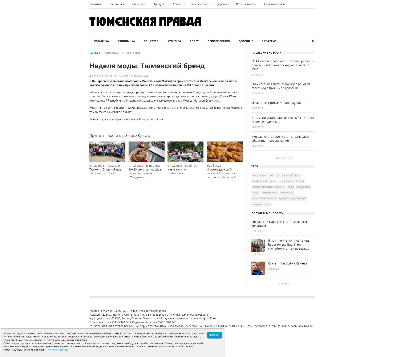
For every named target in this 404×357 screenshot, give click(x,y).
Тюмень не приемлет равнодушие (276, 103)
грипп (291, 186)
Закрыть (214, 334)
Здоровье (222, 4)
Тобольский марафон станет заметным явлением (279, 224)
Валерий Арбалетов (104, 75)
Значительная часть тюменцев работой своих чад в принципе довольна (280, 86)
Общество (138, 4)
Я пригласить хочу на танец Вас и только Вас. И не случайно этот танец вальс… (289, 244)
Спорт (176, 4)
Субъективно (303, 186)
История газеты (246, 4)
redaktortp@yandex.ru (153, 311)
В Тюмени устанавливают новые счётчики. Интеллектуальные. (283, 120)
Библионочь (287, 192)
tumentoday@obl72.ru (195, 314)
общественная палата (264, 198)
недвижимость (270, 192)
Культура (159, 4)
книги (268, 204)
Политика (95, 4)
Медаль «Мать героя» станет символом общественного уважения (280, 139)
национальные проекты (265, 181)
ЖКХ (271, 175)
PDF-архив (269, 41)
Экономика (117, 4)
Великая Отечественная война (268, 186)
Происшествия (198, 4)
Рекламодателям (274, 4)
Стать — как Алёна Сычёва (287, 263)
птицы (255, 192)
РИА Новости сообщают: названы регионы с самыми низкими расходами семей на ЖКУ (282, 65)
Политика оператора (58, 349)
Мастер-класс (259, 175)
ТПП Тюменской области (288, 175)
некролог (257, 204)
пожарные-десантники (292, 181)
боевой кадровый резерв (292, 198)
